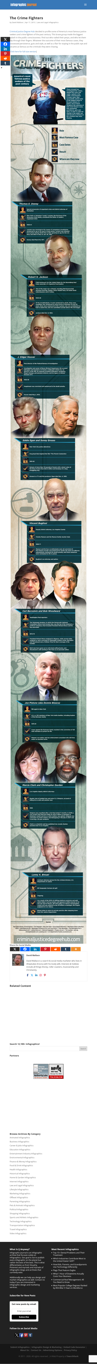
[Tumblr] (66, 949)
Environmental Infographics (22, 1157)
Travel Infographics (18, 1229)
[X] (15, 949)
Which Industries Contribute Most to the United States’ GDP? (69, 1259)
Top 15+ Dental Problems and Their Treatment (69, 1253)
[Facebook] (25, 949)
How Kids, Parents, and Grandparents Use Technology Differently (70, 1265)
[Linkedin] (35, 949)
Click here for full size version (23, 51)
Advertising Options (52, 1350)
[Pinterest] (45, 949)
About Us (24, 1350)
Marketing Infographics (20, 1193)
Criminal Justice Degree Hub (22, 31)
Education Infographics (20, 1149)
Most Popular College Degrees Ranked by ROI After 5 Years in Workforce (70, 1286)
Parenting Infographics (20, 1201)
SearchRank (72, 1356)
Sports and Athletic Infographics (24, 1217)
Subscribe (24, 1317)
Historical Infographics (20, 1173)
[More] (76, 949)
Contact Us (36, 1350)
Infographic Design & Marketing (47, 1347)
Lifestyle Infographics (19, 1189)
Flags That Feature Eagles (64, 1270)
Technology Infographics (21, 1221)
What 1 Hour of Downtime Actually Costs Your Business (68, 1275)
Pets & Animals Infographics (22, 1205)
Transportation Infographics (22, 1225)
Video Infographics (18, 1233)
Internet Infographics (19, 1181)
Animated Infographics (20, 1137)
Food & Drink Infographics (21, 1165)
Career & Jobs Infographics (21, 1145)
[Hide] (1, 68)
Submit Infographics (20, 1347)
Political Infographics (19, 1209)
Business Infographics (19, 1141)
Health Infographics (18, 1169)
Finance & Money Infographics (23, 1161)
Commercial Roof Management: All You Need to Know (68, 1280)
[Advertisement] (48, 1011)
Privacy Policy (70, 1350)
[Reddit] (55, 949)
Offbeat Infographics (19, 1197)
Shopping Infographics (20, 1213)
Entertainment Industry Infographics (26, 1153)
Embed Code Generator (74, 1347)
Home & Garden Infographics (23, 1177)
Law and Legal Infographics (48, 22)
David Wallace (17, 22)
